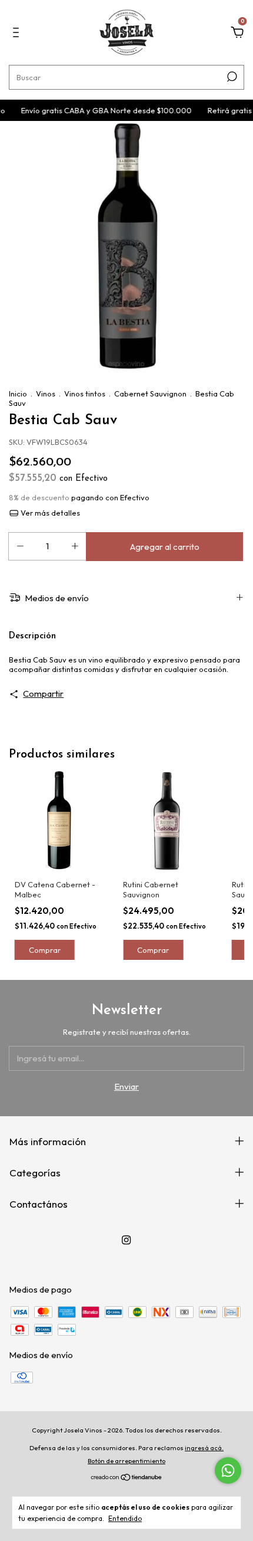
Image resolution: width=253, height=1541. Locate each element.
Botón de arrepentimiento (126, 1461)
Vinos (45, 393)
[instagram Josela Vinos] (126, 1240)
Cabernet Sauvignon (150, 393)
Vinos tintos (84, 393)
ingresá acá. (204, 1448)
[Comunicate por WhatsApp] (228, 1470)
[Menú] (18, 33)
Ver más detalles (49, 512)
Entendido (125, 1518)
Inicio (18, 393)
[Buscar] (231, 76)
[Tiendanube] (127, 1478)
